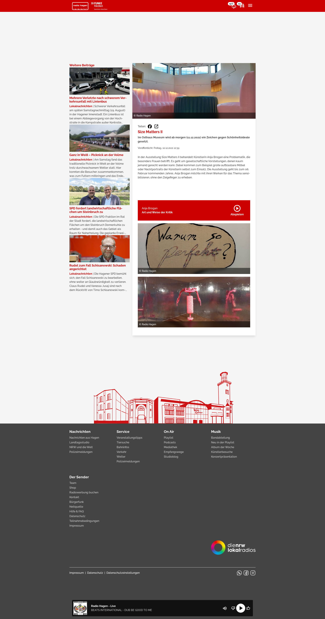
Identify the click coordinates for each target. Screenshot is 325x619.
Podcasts (170, 442)
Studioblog (171, 456)
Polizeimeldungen (80, 452)
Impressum (76, 525)
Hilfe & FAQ (76, 511)
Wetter (121, 456)
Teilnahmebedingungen (84, 521)
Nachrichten (80, 431)
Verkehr (121, 452)
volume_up (224, 608)
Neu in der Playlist (222, 442)
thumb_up (248, 608)
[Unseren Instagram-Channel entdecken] (253, 573)
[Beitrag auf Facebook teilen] (150, 126)
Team (72, 483)
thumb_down (233, 608)
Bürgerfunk (76, 502)
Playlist (168, 437)
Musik (216, 431)
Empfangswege (174, 452)
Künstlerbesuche (222, 452)
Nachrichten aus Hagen (84, 437)
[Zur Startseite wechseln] (80, 6)
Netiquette (76, 506)
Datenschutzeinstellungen (123, 572)
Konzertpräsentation (224, 456)
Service (123, 431)
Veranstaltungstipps (129, 437)
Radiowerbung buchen (83, 492)
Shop (72, 487)
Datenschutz (77, 516)
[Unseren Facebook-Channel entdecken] (246, 573)
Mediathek (170, 447)
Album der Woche (222, 447)
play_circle (240, 608)
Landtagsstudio (79, 442)
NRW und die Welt (81, 447)
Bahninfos (123, 447)
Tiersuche (123, 442)
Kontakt (74, 497)
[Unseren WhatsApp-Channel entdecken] (239, 573)
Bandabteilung (220, 437)
